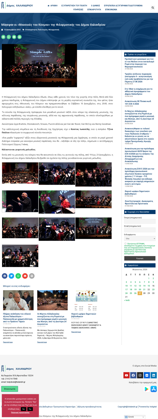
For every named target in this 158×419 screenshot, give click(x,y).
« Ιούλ (127, 300)
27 (140, 293)
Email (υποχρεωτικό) (132, 226)
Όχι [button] (30, 409)
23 (153, 289)
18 (131, 289)
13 (140, 286)
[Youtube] (126, 375)
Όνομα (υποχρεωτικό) (133, 218)
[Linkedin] (154, 375)
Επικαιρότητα (31, 30)
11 (131, 286)
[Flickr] (147, 375)
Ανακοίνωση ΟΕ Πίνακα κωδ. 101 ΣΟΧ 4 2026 (138, 102)
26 (135, 293)
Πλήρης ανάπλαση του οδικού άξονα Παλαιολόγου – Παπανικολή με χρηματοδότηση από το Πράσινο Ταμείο (17, 318)
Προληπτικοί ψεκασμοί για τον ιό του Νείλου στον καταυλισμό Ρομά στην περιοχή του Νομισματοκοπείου (139, 63)
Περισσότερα (8, 342)
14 (144, 286)
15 (149, 286)
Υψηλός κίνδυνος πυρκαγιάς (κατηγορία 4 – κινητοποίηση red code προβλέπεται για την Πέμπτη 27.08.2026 (139, 78)
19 (135, 289)
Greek (131, 417)
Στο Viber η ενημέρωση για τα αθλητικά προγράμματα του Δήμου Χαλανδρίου (138, 91)
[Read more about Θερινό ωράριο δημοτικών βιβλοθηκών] (86, 300)
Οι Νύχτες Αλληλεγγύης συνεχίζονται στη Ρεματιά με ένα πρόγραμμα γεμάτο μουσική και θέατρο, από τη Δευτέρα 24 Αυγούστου (52, 319)
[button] (153, 8)
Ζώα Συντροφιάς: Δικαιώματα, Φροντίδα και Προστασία (139, 202)
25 (131, 293)
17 (126, 289)
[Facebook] (133, 375)
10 (126, 286)
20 (140, 289)
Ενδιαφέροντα (130, 235)
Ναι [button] (23, 409)
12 (135, 286)
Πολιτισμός (43, 30)
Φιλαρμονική (53, 30)
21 (144, 289)
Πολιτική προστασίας (20, 412)
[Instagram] (140, 375)
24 (126, 293)
